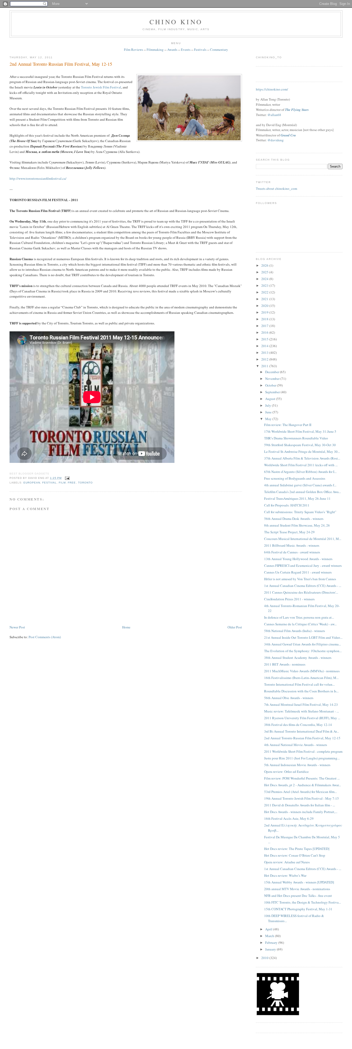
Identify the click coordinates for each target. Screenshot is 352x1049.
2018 (265, 319)
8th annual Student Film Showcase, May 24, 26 (297, 525)
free (72, 482)
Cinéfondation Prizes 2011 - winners (289, 599)
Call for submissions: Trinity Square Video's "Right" (300, 512)
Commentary (219, 49)
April (269, 929)
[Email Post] (67, 478)
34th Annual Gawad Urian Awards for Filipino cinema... (302, 644)
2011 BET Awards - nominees (284, 664)
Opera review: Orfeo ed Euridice (286, 771)
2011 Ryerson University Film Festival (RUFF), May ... (302, 718)
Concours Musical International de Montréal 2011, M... (302, 538)
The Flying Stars (297, 109)
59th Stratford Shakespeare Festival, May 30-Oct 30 (300, 444)
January (271, 949)
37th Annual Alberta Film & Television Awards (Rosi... (302, 458)
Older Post (235, 627)
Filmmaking (155, 49)
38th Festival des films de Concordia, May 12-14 (298, 724)
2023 (265, 285)
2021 (265, 299)
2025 (265, 272)
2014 (265, 345)
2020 (265, 305)
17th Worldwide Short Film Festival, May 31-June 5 (300, 431)
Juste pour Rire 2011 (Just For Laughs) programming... (302, 758)
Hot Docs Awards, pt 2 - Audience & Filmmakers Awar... (302, 785)
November (272, 378)
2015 (265, 339)
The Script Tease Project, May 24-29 (289, 532)
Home (126, 627)
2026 (265, 265)
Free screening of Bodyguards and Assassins (294, 478)
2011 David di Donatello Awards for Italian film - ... (299, 805)
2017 (265, 325)
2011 (265, 366)
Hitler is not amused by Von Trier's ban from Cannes (300, 579)
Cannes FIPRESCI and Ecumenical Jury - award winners (303, 565)
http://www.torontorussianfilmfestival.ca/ (38, 178)
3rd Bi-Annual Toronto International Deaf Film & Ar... (301, 731)
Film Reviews (133, 49)
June (268, 412)
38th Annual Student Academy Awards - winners (297, 657)
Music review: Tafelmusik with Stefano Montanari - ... (301, 711)
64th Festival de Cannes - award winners (292, 552)
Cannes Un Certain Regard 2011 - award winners (298, 572)
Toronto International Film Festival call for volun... (299, 684)
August (270, 398)
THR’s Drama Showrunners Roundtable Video (296, 438)
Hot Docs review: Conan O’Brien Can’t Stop (294, 855)
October (271, 385)
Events (185, 49)
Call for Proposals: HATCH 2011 (286, 505)
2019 (265, 312)
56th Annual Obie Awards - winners (288, 697)
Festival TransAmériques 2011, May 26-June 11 (297, 498)
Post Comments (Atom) (45, 637)
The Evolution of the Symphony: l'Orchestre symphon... (303, 651)
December (272, 372)
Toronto (85, 482)
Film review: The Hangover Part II (287, 424)
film (62, 482)
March (270, 935)
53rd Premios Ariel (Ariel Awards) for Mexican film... (300, 791)
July (268, 405)
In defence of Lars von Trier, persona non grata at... (299, 617)
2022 (265, 292)
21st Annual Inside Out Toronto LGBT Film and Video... (303, 637)
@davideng (275, 140)
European (31, 482)
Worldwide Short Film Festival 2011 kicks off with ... (301, 465)
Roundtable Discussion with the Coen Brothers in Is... (301, 691)
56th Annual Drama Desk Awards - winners (293, 518)
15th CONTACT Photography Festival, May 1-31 (298, 909)
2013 (265, 352)
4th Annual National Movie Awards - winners (295, 744)
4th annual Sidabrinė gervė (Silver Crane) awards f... (300, 485)
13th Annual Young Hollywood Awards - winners (298, 558)
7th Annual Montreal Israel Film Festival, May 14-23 (301, 704)
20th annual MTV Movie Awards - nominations (297, 889)
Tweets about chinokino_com (276, 188)
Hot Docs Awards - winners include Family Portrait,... (300, 811)
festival (49, 482)
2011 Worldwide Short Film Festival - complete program (303, 751)
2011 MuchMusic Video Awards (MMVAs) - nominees (302, 671)
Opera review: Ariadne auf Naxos (287, 862)
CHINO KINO (176, 21)
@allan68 (274, 114)
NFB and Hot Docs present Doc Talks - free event (298, 895)
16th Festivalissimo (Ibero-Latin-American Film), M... (301, 677)
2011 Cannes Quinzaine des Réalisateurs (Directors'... (301, 592)
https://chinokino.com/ (272, 89)
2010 (265, 957)
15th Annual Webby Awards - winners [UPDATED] (299, 882)
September (273, 392)
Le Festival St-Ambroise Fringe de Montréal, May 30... (302, 451)
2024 (265, 278)
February (271, 942)
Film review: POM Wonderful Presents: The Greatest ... (302, 778)
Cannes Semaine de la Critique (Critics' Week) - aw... (300, 624)
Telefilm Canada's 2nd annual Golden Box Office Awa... (302, 491)
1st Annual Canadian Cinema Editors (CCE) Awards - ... (302, 585)
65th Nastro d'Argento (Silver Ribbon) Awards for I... (300, 471)
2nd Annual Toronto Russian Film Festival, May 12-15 (61, 64)
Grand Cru (288, 135)
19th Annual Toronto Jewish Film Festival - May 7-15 (301, 798)
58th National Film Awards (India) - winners (294, 630)
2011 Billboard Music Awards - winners (291, 545)
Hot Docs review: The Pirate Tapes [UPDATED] (296, 848)
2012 (265, 359)
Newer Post (17, 627)
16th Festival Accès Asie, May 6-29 (289, 818)
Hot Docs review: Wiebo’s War (285, 875)
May (268, 418)
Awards (172, 49)
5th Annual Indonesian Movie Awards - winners (297, 765)
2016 (265, 332)
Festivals (200, 49)
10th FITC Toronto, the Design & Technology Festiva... (302, 902)
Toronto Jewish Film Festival (101, 87)
